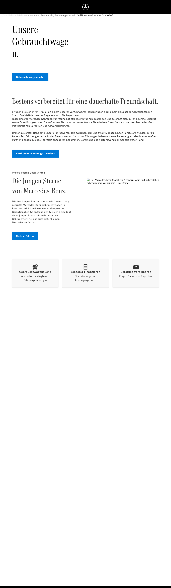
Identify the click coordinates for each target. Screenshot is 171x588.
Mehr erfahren (25, 236)
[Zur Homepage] (85, 7)
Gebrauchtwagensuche (30, 77)
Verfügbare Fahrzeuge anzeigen (35, 153)
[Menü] (17, 7)
